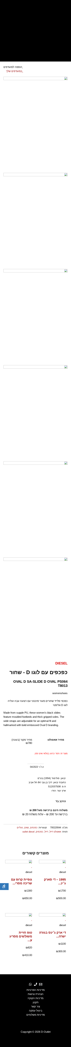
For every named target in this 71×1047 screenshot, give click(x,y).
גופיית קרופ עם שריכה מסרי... (21, 881)
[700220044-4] (35, 413)
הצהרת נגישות (35, 994)
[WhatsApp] (30, 984)
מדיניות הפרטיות (36, 990)
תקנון (35, 1002)
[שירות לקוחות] (40, 984)
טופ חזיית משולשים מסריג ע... (20, 936)
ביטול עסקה (35, 1010)
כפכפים (33, 827)
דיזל (46, 831)
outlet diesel (28, 831)
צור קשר (35, 1006)
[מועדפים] (35, 30)
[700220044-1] (35, 124)
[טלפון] (35, 984)
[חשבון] (35, 38)
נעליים (20, 827)
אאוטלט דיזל (55, 831)
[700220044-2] (35, 220)
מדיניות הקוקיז (35, 998)
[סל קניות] (35, 47)
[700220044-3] (35, 317)
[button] (67, 842)
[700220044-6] (35, 605)
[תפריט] (35, 55)
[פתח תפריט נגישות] (4, 886)
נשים (26, 827)
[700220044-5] (35, 509)
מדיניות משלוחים (35, 1014)
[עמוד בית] (35, 7)
